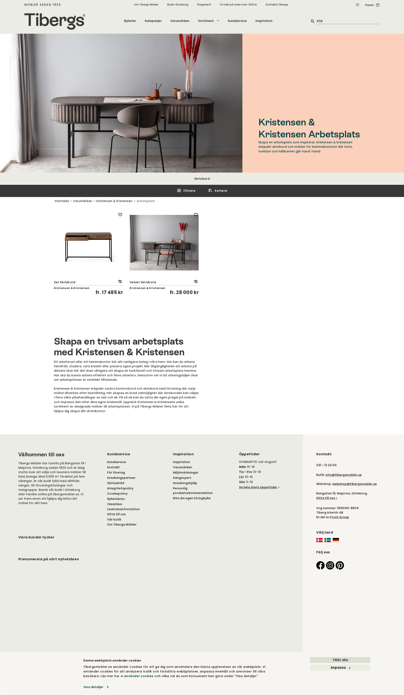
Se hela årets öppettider (258, 487)
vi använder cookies (137, 676)
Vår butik (114, 519)
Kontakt (113, 467)
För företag (116, 472)
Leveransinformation (123, 509)
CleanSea (114, 504)
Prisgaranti (204, 4)
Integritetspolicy (120, 488)
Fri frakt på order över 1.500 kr (238, 4)
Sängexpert (182, 478)
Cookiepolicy (117, 493)
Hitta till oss (116, 514)
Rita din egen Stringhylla (192, 498)
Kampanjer (153, 21)
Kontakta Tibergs (277, 4)
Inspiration (263, 21)
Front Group (339, 517)
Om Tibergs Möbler (146, 4)
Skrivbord (202, 179)
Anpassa (338, 667)
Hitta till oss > (326, 498)
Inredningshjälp (185, 483)
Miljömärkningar (185, 472)
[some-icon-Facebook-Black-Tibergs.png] (320, 565)
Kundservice (237, 21)
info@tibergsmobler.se (344, 475)
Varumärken (179, 21)
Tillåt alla (340, 660)
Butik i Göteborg (177, 4)
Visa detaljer (93, 687)
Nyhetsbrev (116, 499)
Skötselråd (115, 483)
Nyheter (130, 21)
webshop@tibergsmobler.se (354, 484)
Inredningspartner (121, 478)
